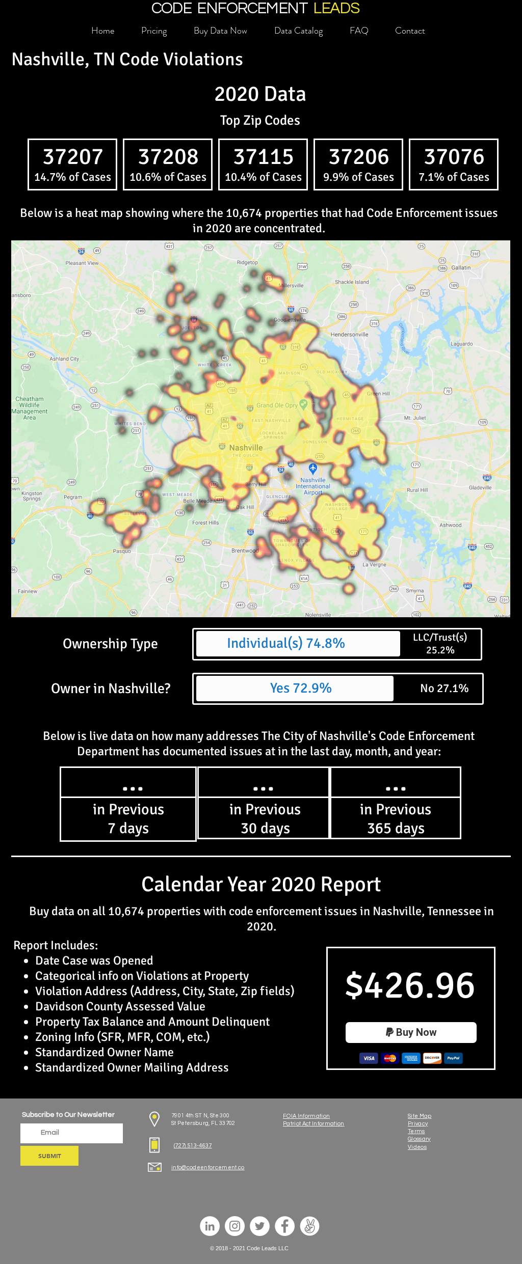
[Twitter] (260, 1226)
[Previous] (68, 809)
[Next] (187, 809)
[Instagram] (235, 1226)
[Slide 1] (128, 838)
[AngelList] (310, 1226)
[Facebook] (285, 1226)
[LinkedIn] (210, 1226)
